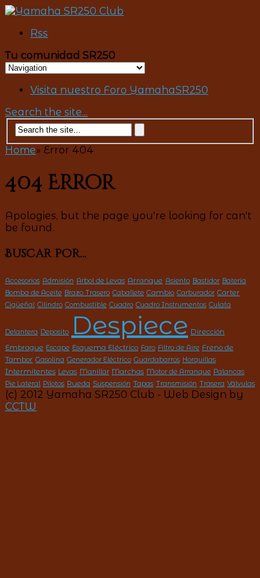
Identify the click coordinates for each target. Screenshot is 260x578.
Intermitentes (30, 371)
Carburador (196, 293)
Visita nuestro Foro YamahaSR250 (119, 90)
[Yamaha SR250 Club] (64, 11)
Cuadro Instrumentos (171, 305)
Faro (148, 348)
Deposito (54, 332)
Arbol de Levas (100, 281)
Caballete (128, 293)
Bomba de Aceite (33, 293)
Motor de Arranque (178, 372)
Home (20, 150)
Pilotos (53, 384)
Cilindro (49, 305)
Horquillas (199, 360)
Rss (39, 33)
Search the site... (46, 112)
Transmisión (176, 384)
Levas (67, 372)
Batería (234, 281)
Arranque (145, 280)
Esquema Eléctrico (105, 347)
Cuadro (121, 305)
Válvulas (241, 384)
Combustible (86, 305)
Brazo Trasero (87, 293)
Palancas (228, 372)
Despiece (129, 325)
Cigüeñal (20, 305)
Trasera (212, 384)
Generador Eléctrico (99, 360)
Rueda (78, 383)
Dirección (208, 331)
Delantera (21, 332)
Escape (57, 348)
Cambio (160, 292)
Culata (220, 305)
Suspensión (112, 384)
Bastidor (206, 281)
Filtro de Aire (178, 348)
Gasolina (49, 360)
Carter (228, 292)
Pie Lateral (22, 384)
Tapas (143, 383)
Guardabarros (157, 360)
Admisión (58, 281)
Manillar (94, 372)
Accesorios (22, 281)
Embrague (24, 347)
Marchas (128, 371)
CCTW (21, 406)
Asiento (177, 281)
